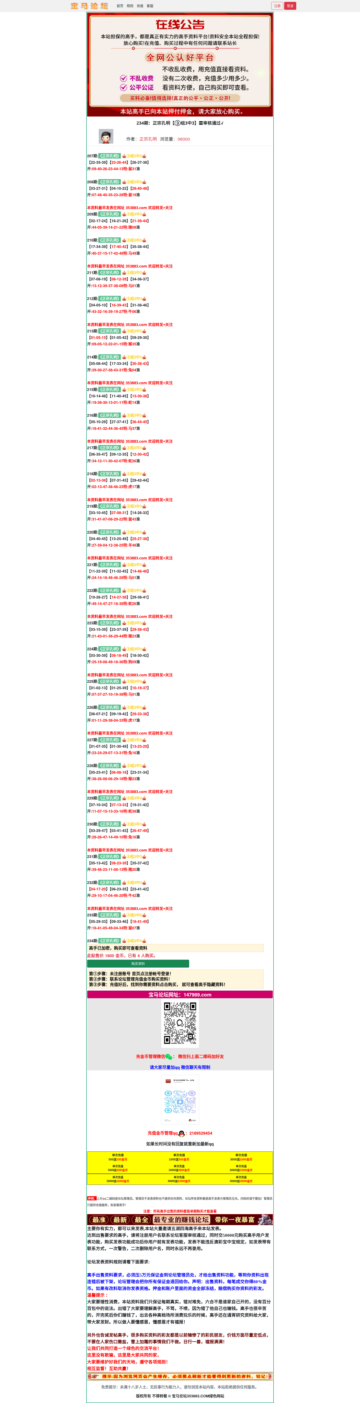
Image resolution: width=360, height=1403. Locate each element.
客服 (150, 6)
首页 (120, 6)
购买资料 (138, 963)
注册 (277, 6)
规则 (130, 6)
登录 (290, 6)
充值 (140, 6)
